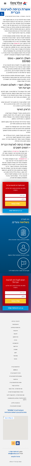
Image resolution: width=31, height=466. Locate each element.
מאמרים (23, 16)
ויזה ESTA (15, 370)
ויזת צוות (15, 333)
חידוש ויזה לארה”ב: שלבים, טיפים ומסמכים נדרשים (17, 399)
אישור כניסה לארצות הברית (15, 382)
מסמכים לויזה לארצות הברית (15, 376)
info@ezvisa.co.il (13, 453)
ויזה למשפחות (23, 159)
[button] (5, 3)
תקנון (15, 352)
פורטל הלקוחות (15, 456)
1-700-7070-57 (14, 451)
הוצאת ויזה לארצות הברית (15, 406)
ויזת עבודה (15, 330)
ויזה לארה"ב (15, 151)
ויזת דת (15, 340)
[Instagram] (13, 443)
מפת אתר (15, 355)
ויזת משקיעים (15, 343)
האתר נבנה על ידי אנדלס (15, 461)
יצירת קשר (15, 346)
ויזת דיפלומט (15, 337)
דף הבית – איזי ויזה (15, 321)
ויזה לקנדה (15, 379)
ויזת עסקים (17, 43)
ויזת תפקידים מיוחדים (15, 327)
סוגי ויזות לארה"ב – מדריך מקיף (15, 388)
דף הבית (28, 16)
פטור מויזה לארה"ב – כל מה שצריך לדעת (15, 395)
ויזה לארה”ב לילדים (15, 403)
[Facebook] (18, 443)
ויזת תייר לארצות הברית (15, 373)
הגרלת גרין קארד (15, 385)
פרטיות (15, 359)
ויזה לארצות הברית (15, 366)
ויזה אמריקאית (15, 324)
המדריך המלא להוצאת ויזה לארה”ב (15, 392)
